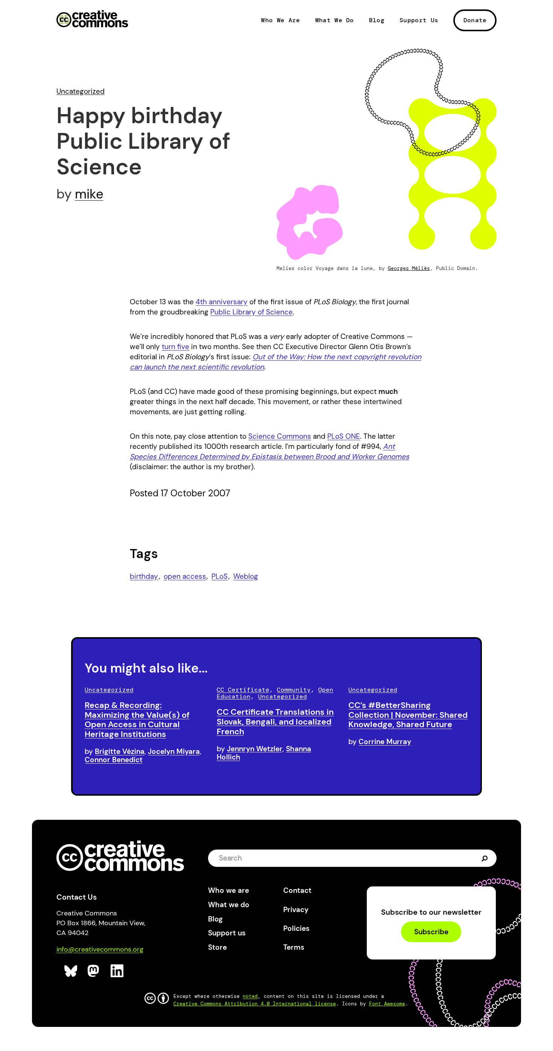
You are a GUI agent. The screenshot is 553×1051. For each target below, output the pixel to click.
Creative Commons (92, 19)
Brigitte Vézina (119, 751)
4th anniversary (222, 302)
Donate (475, 20)
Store (217, 947)
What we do (228, 904)
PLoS (219, 576)
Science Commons (279, 436)
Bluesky (70, 971)
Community (294, 690)
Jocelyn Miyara (174, 751)
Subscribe (431, 932)
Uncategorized (80, 91)
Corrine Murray (385, 741)
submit (484, 858)
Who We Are (280, 20)
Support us (227, 933)
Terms (293, 947)
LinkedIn (117, 971)
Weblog (245, 576)
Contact (297, 890)
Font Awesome (387, 1004)
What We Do (334, 20)
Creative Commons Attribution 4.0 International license (254, 1004)
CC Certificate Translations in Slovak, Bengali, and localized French (275, 721)
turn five (175, 346)
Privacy (295, 909)
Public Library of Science (251, 312)
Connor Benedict (114, 759)
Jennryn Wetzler (255, 749)
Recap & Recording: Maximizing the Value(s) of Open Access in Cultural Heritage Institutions (137, 720)
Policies (296, 928)
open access (185, 576)
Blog (376, 20)
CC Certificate (243, 690)
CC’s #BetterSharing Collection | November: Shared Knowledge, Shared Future (408, 715)
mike (89, 194)
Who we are (228, 890)
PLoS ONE (343, 436)
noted (250, 996)
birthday (144, 576)
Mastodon (94, 971)
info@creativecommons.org (99, 949)
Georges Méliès (409, 268)
